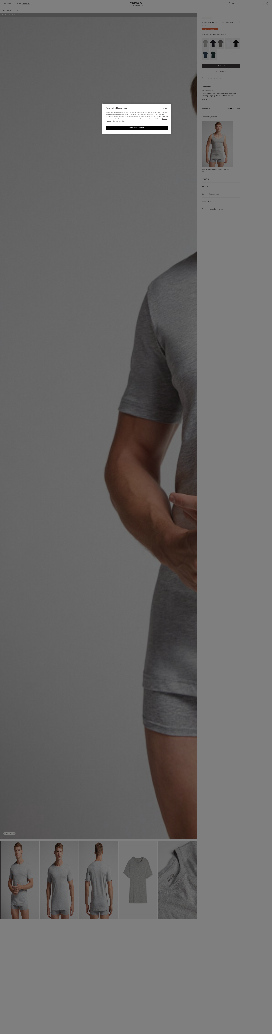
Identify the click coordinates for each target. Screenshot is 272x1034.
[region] (136, 118)
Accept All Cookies (136, 128)
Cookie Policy (161, 117)
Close (165, 108)
